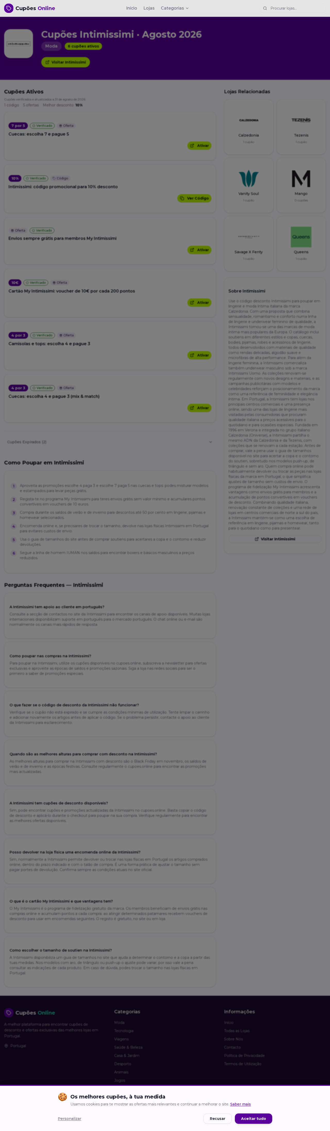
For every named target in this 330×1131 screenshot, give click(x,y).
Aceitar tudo (253, 1118)
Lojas (149, 8)
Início (131, 8)
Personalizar (69, 1118)
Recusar (217, 1118)
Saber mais (240, 1104)
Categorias (172, 8)
